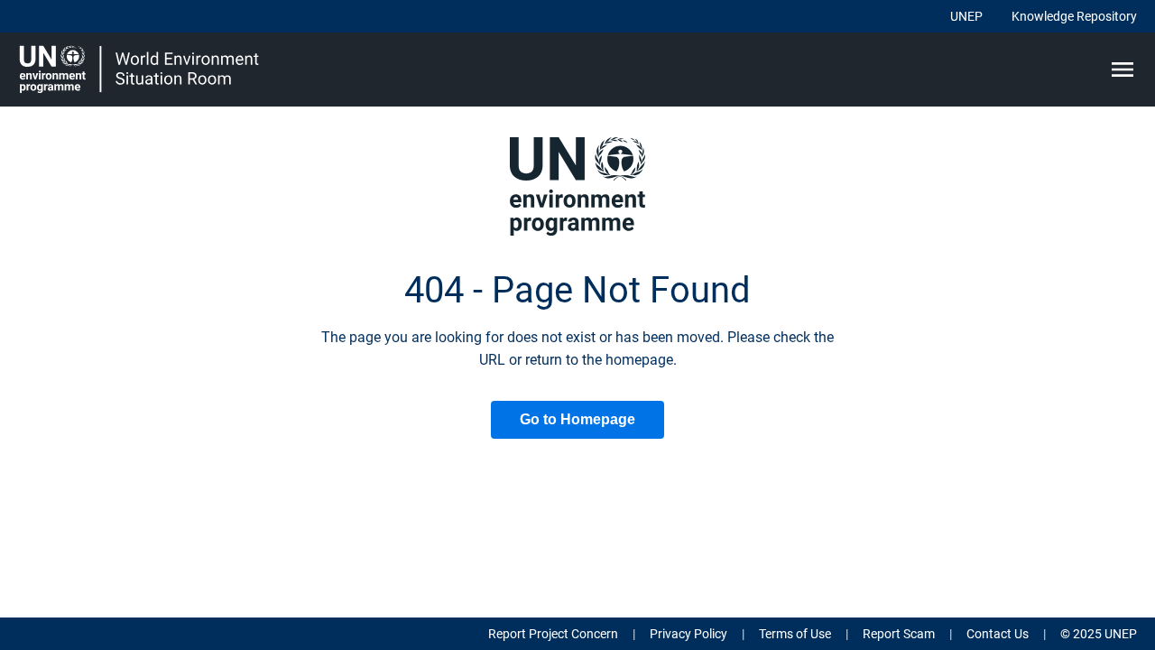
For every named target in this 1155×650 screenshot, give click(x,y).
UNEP (966, 16)
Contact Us (997, 634)
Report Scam (899, 634)
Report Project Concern (553, 634)
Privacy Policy (688, 634)
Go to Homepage (577, 419)
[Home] (141, 69)
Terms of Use (795, 634)
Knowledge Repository (1074, 16)
